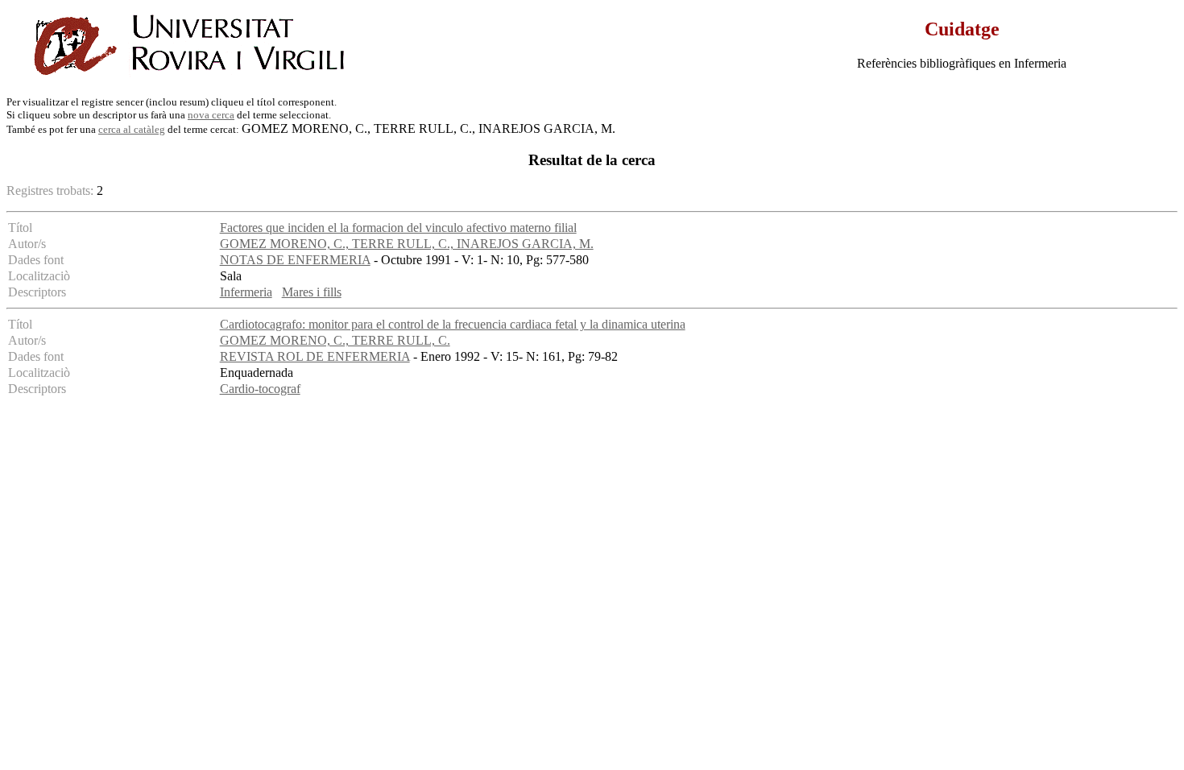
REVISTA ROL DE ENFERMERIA (315, 356)
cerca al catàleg (131, 129)
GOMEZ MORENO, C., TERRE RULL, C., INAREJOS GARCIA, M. (407, 243)
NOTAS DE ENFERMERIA (295, 260)
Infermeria (246, 292)
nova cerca (211, 115)
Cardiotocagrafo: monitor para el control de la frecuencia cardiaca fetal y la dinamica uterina (452, 324)
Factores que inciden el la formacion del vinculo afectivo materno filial (398, 227)
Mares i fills (312, 292)
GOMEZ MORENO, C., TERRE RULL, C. (335, 340)
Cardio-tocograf (260, 388)
